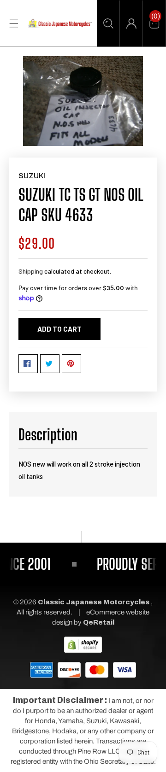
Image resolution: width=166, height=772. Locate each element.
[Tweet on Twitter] (49, 363)
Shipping (30, 271)
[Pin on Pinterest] (71, 363)
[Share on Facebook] (28, 363)
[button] (108, 23)
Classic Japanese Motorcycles (93, 602)
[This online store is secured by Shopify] (83, 644)
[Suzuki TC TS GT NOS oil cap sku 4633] (83, 101)
